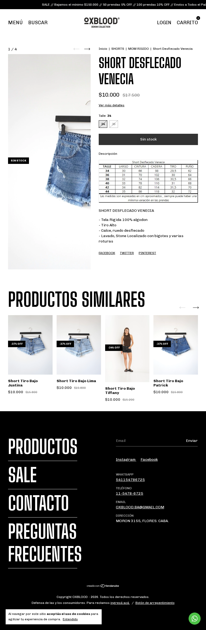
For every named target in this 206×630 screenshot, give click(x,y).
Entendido (70, 619)
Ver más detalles (111, 105)
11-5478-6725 (129, 493)
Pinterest (147, 253)
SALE (22, 475)
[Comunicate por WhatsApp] (195, 619)
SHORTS (117, 49)
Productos (43, 446)
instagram (126, 459)
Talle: (105, 116)
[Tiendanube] (103, 586)
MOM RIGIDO (138, 49)
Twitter (127, 253)
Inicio (103, 49)
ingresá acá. (120, 603)
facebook (149, 459)
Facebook (107, 253)
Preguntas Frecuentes (45, 542)
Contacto (38, 503)
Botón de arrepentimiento (155, 603)
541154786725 (130, 479)
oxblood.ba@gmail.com (140, 507)
